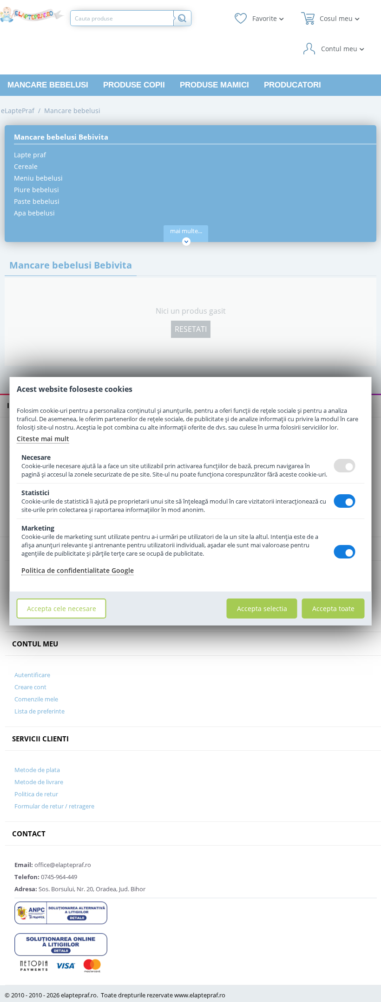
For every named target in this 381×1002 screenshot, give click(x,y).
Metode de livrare (38, 782)
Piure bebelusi (36, 189)
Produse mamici (214, 85)
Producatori (292, 85)
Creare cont (30, 687)
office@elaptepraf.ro (52, 865)
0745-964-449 (45, 877)
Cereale (26, 166)
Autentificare (32, 675)
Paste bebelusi (36, 201)
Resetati (191, 329)
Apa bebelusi (34, 212)
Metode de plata (37, 770)
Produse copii (134, 85)
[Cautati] (182, 18)
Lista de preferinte (39, 711)
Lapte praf (30, 154)
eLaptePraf (17, 110)
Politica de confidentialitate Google (77, 570)
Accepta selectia (262, 608)
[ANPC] (60, 912)
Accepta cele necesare (61, 608)
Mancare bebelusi (47, 85)
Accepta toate (333, 608)
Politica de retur (36, 794)
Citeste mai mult (43, 438)
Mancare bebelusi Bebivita (61, 136)
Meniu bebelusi (38, 178)
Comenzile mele (36, 699)
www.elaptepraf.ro (199, 995)
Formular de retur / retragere (54, 806)
